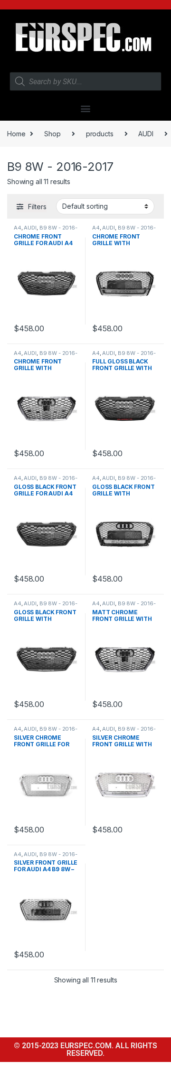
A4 (17, 227)
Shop (52, 134)
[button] (86, 108)
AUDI (145, 134)
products (100, 134)
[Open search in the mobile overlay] (86, 81)
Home (16, 134)
